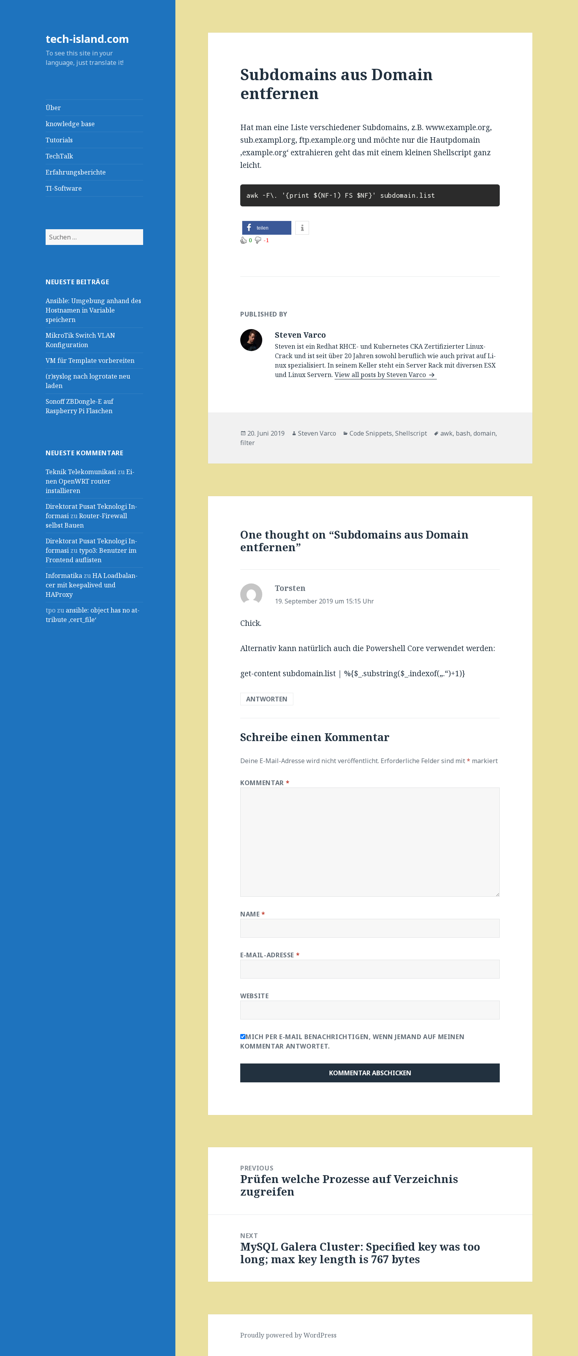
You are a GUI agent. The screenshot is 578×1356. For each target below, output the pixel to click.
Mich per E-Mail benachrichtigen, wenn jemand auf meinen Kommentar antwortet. (352, 1041)
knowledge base (70, 124)
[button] (266, 228)
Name (252, 914)
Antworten (266, 699)
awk (446, 433)
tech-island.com (87, 38)
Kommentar (264, 782)
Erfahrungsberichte (76, 172)
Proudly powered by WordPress (288, 1335)
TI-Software (64, 188)
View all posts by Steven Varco (381, 374)
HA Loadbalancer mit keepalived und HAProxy (92, 585)
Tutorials (59, 140)
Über (53, 107)
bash (463, 433)
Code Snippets (371, 433)
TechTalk (59, 156)
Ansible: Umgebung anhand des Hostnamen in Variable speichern (93, 310)
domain (484, 433)
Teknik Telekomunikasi (81, 471)
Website (254, 996)
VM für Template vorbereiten (90, 360)
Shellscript (411, 433)
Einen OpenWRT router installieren (90, 481)
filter (247, 442)
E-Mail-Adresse (270, 955)
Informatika (64, 575)
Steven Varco (317, 433)
